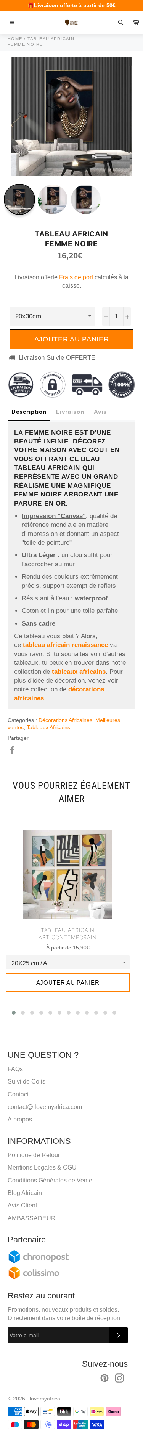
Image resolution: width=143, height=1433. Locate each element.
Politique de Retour (34, 1155)
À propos (20, 1119)
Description (29, 412)
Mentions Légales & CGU (42, 1167)
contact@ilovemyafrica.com (45, 1107)
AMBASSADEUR (32, 1218)
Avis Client (22, 1205)
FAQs (15, 1069)
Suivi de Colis (26, 1081)
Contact (18, 1094)
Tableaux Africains (48, 727)
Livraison (70, 412)
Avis (100, 412)
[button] (13, 1012)
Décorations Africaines (65, 720)
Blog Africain (25, 1193)
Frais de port (76, 277)
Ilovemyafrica (44, 1399)
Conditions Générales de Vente (50, 1180)
